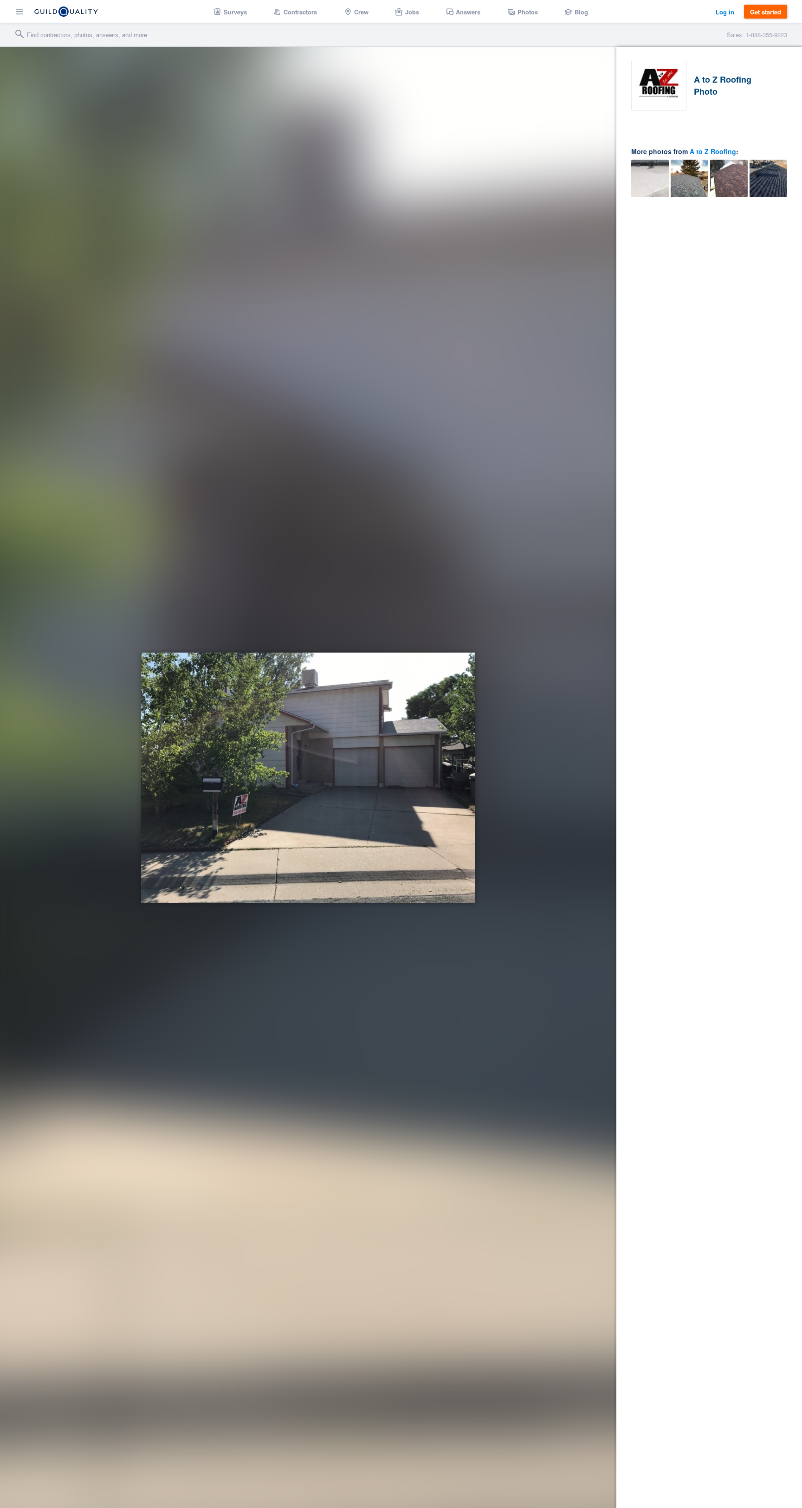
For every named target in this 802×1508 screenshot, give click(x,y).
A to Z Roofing (713, 151)
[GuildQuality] (66, 11)
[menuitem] (230, 11)
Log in (725, 11)
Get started (765, 11)
